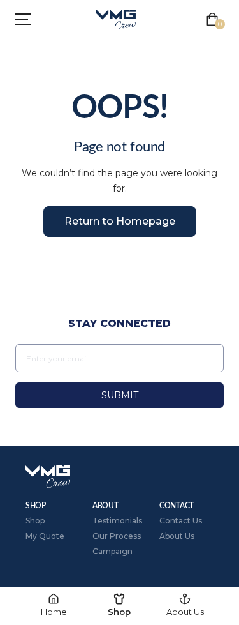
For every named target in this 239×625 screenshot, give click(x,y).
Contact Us (180, 520)
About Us (176, 536)
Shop (35, 520)
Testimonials (117, 520)
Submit (119, 395)
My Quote (44, 536)
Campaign (112, 551)
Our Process (116, 536)
